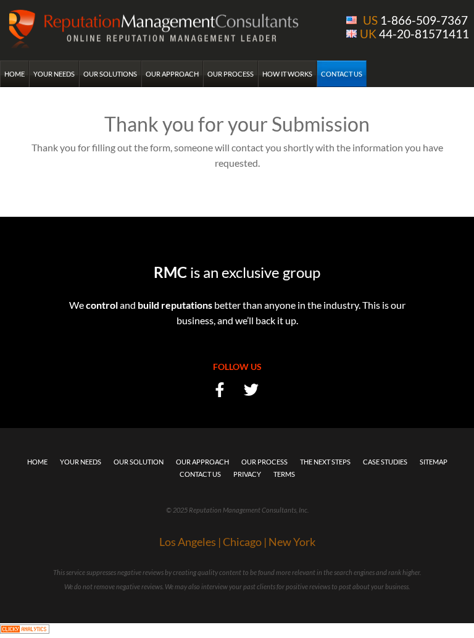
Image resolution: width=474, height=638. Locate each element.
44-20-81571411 (414, 34)
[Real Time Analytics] (24, 630)
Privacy (247, 474)
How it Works (287, 74)
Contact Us (341, 74)
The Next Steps (325, 462)
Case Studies (385, 462)
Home (14, 74)
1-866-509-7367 (415, 20)
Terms (284, 474)
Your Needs (54, 74)
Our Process (230, 74)
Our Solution (139, 462)
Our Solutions (110, 74)
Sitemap (433, 462)
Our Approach (172, 74)
